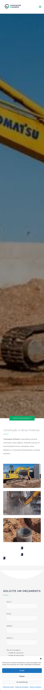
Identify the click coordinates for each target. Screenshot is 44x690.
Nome (9, 602)
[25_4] (4, 558)
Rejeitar (22, 676)
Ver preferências (22, 682)
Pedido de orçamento (16, 653)
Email (8, 614)
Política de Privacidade (21, 687)
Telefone (9, 638)
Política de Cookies (8, 687)
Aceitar (22, 670)
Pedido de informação (16, 655)
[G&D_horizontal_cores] (13, 3)
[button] (41, 659)
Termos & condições (35, 687)
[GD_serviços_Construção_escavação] (22, 554)
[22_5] (22, 548)
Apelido (9, 626)
